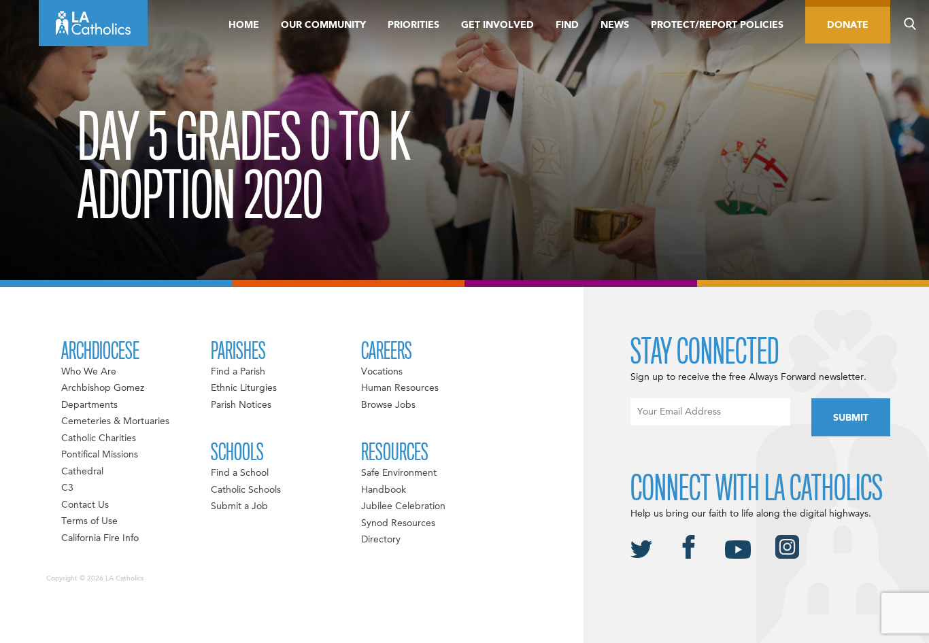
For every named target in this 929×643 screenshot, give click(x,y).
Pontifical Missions (99, 454)
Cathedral (82, 471)
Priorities (413, 25)
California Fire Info (100, 538)
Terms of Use (89, 521)
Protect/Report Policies (717, 25)
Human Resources (400, 388)
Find (567, 25)
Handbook (383, 490)
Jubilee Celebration (403, 506)
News (615, 25)
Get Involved (497, 25)
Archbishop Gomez (102, 388)
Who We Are (88, 372)
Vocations (382, 372)
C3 (67, 488)
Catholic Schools (246, 490)
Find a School (240, 473)
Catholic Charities (98, 438)
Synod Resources (398, 523)
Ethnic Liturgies (244, 388)
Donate (847, 25)
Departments (89, 405)
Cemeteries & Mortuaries (115, 421)
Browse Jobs (388, 405)
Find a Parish (238, 372)
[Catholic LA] (93, 23)
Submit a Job (239, 506)
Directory (381, 539)
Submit (850, 418)
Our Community (323, 25)
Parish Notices (241, 405)
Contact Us (85, 505)
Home (244, 25)
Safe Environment (399, 473)
